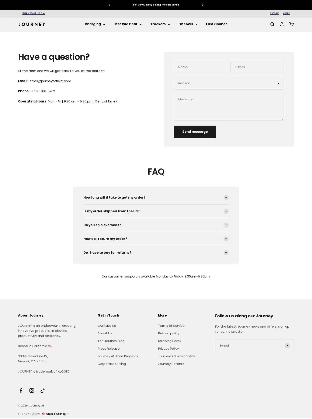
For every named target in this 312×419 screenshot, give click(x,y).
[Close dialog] (198, 166)
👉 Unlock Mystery (156, 233)
